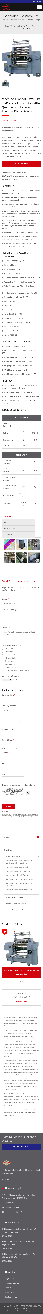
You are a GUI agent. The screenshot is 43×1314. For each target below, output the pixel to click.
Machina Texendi (18, 1112)
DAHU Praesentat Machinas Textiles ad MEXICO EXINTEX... (18, 1255)
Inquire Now (22, 164)
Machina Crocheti (29, 1112)
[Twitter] (5, 1179)
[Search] (38, 837)
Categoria (14, 26)
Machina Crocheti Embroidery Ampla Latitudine (19, 884)
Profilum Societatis (12, 1283)
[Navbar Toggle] (39, 7)
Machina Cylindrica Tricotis (15, 904)
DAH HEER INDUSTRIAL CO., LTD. (28, 1306)
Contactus (11, 1115)
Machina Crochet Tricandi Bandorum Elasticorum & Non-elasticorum (19, 862)
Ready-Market (31, 1311)
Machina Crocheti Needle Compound (19, 890)
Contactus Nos (11, 1297)
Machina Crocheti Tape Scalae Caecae (19, 879)
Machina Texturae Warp (13, 897)
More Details (21, 1001)
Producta (8, 1288)
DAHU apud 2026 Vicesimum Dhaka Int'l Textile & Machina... (19, 1230)
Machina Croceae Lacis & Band (21, 29)
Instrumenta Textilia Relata (14, 910)
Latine (38, 2)
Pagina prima (10, 1279)
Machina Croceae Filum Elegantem (18, 871)
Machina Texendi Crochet (28, 26)
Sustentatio (9, 1292)
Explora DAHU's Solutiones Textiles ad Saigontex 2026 (18, 1243)
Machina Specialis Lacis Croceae (17, 875)
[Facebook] (2, 1179)
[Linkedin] (8, 1179)
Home (7, 26)
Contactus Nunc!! (21, 1147)
